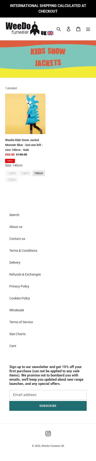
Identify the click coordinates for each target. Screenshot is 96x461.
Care (12, 346)
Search (14, 215)
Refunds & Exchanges (25, 274)
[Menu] (88, 29)
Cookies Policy (19, 298)
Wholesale (16, 310)
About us (15, 227)
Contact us (17, 239)
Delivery (15, 262)
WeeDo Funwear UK (52, 445)
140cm (39, 172)
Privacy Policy (19, 286)
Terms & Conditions (23, 250)
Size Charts (17, 334)
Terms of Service (21, 322)
